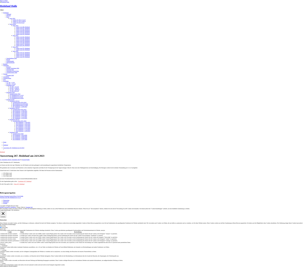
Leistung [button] (2, 248)
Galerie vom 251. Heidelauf (23, 55)
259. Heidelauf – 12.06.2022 (23, 123)
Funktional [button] (2, 244)
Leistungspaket (10, 61)
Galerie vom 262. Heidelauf (23, 37)
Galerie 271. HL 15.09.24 (19, 21)
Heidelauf (2, 152)
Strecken (8, 15)
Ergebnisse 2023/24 (14, 101)
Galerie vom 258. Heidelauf (23, 42)
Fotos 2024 (12, 18)
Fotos (7, 17)
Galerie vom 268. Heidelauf (23, 27)
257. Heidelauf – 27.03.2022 (23, 126)
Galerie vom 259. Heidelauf (23, 41)
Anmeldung (6, 77)
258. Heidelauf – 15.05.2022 (23, 125)
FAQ (4, 79)
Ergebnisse (6, 81)
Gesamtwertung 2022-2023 (19, 109)
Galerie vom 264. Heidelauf (23, 32)
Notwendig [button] (3, 226)
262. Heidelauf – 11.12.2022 (20, 116)
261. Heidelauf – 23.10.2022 (20, 118)
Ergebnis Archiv (10, 99)
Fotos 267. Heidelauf (19, 184)
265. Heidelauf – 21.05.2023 (20, 112)
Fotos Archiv (13, 24)
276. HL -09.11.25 (14, 91)
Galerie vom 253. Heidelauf (23, 52)
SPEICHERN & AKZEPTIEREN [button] (8, 266)
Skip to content (4, 0)
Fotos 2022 (15, 35)
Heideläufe (6, 12)
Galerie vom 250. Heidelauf (23, 57)
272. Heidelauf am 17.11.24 (16, 95)
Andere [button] (2, 261)
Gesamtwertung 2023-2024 (19, 102)
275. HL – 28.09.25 (14, 89)
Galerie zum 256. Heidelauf (23, 45)
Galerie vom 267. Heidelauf (23, 28)
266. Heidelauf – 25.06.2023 (20, 111)
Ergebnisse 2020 (14, 132)
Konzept (8, 67)
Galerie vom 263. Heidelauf (23, 34)
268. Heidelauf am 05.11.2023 (20, 105)
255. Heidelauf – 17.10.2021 (23, 129)
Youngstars (6, 65)
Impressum (6, 201)
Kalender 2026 (10, 75)
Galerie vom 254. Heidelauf (23, 49)
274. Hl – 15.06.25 (14, 88)
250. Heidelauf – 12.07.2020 (20, 139)
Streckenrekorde (10, 62)
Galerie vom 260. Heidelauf (23, 39)
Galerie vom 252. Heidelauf (23, 54)
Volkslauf (8, 14)
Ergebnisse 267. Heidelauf (24, 181)
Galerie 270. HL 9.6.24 (18, 22)
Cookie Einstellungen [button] (5, 210)
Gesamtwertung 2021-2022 (19, 121)
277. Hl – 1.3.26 (10, 82)
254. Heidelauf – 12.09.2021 (23, 131)
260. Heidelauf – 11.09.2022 (23, 122)
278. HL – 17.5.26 (11, 84)
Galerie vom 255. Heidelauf (23, 48)
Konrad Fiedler (26, 159)
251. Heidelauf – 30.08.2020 (20, 138)
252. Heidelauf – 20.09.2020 (20, 136)
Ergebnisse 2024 (10, 92)
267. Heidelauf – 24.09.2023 (20, 106)
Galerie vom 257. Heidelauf (23, 44)
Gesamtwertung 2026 (11, 72)
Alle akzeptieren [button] (15, 210)
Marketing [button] (2, 257)
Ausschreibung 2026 (11, 58)
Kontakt (5, 203)
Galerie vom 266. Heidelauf (23, 30)
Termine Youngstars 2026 (12, 68)
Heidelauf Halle (8, 6)
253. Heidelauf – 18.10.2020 (20, 135)
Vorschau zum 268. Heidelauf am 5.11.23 (10, 197)
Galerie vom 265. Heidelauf (23, 31)
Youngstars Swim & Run (12, 71)
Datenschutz (6, 200)
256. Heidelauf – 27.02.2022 (23, 128)
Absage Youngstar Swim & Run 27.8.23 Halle (11, 196)
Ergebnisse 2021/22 (14, 119)
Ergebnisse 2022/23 (14, 108)
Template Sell (29, 207)
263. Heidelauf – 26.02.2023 (20, 115)
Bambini (5, 64)
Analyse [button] (2, 253)
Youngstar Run (10, 69)
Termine (5, 74)
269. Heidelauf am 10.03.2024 (20, 104)
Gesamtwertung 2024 (15, 94)
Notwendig (5, 227)
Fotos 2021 (15, 47)
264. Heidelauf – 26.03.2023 (20, 114)
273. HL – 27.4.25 (14, 86)
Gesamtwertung (7, 78)
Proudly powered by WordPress (8, 207)
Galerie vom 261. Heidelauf (23, 38)
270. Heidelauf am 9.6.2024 (17, 98)
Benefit (8, 59)
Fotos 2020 (15, 51)
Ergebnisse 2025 (10, 85)
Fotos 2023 (15, 25)
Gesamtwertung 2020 (18, 133)
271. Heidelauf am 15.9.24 (16, 96)
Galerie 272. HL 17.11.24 (19, 20)
